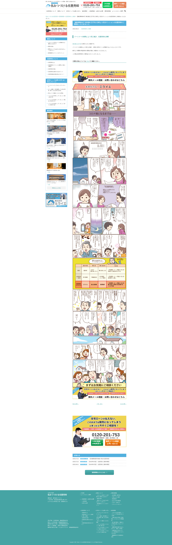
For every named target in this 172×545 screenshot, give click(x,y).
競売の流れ (51, 46)
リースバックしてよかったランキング (56, 86)
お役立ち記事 (85, 503)
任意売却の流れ (52, 69)
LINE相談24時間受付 (107, 5)
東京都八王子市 (77, 44)
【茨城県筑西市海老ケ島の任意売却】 (91, 458)
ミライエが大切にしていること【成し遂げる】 (56, 96)
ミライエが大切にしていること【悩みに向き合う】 (56, 100)
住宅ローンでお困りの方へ (73, 11)
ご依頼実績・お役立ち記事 (96, 11)
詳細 (49, 123)
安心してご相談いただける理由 (55, 93)
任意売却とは (51, 62)
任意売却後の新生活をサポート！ (56, 74)
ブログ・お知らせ (116, 502)
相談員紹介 (114, 498)
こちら (87, 61)
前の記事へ (76, 404)
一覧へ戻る (99, 404)
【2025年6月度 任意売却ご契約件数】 (91, 461)
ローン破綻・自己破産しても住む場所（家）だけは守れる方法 (56, 90)
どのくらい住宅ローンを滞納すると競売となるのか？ (56, 43)
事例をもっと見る (56, 187)
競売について (61, 11)
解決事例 (84, 11)
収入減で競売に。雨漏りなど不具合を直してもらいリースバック (117, 524)
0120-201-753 (91, 5)
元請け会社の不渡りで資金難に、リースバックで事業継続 (117, 519)
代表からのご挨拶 (116, 497)
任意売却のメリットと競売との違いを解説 (56, 65)
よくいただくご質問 (117, 11)
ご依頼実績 (84, 501)
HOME (82, 493)
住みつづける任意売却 (65, 5)
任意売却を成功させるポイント (55, 71)
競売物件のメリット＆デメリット (56, 53)
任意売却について (51, 11)
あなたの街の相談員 (116, 500)
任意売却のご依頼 (86, 28)
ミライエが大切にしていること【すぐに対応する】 (56, 104)
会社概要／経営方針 (116, 495)
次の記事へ (123, 404)
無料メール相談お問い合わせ (119, 5)
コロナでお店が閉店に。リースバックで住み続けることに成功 (117, 514)
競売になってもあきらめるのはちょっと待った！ (56, 50)
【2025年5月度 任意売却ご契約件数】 (91, 464)
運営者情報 (108, 11)
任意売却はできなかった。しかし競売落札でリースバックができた (117, 532)
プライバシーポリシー (117, 504)
